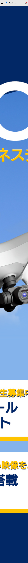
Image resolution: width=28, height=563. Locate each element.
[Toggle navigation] (2, 3)
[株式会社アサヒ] (13, 3)
